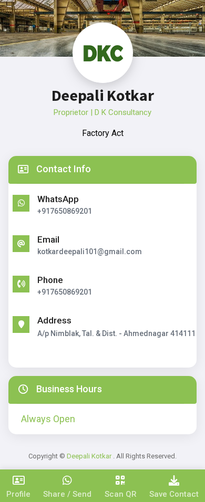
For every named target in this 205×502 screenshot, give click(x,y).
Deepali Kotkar (90, 456)
